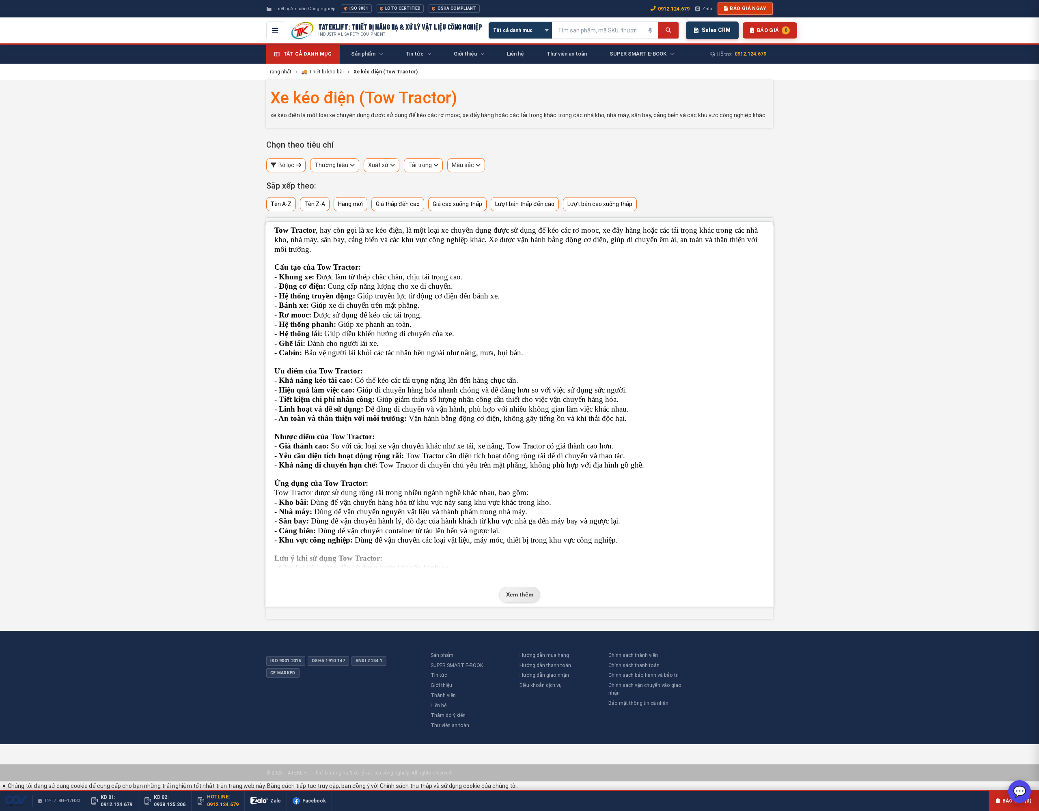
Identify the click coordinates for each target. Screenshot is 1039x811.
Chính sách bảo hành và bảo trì (643, 675)
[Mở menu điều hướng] (275, 30)
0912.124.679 (674, 9)
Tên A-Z (281, 204)
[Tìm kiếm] (668, 30)
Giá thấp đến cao (398, 204)
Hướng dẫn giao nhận (544, 675)
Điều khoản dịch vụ (541, 685)
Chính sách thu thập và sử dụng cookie (430, 786)
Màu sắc (463, 165)
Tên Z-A (314, 204)
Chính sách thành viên (633, 655)
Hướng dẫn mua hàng (544, 655)
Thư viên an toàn (450, 725)
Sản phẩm (442, 655)
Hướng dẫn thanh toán (545, 665)
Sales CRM (716, 30)
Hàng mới (350, 204)
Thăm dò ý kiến (448, 715)
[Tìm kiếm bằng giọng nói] (650, 30)
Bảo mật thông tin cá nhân (638, 703)
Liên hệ (438, 705)
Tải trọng (420, 165)
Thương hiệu (331, 165)
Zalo (707, 8)
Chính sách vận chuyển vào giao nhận (644, 689)
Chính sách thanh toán (634, 665)
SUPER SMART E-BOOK (457, 665)
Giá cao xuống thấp (457, 204)
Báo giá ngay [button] (748, 8)
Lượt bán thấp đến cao (524, 204)
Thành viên (443, 695)
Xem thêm (519, 594)
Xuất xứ (378, 165)
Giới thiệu (441, 685)
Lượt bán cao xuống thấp (599, 204)
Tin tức (439, 675)
